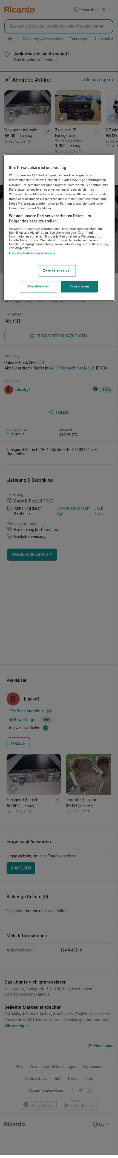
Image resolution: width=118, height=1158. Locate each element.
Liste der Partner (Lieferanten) (32, 253)
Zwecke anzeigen (57, 271)
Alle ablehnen (38, 287)
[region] (59, 227)
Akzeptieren (79, 287)
